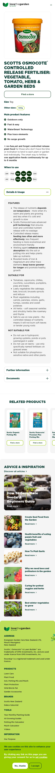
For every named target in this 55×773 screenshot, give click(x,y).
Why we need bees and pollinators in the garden (38, 570)
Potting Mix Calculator (14, 722)
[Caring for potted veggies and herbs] (13, 591)
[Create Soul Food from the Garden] (13, 523)
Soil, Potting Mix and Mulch (16, 681)
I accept (35, 765)
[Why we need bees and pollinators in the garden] (13, 574)
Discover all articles (14, 471)
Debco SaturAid (11, 705)
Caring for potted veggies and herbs (34, 587)
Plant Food (9, 677)
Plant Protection (11, 684)
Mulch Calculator (11, 725)
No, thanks (20, 765)
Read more (13, 506)
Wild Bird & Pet (11, 688)
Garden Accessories (13, 691)
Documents (13, 378)
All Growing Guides (12, 718)
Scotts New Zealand (13, 701)
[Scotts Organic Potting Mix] (15, 420)
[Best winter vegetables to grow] (13, 608)
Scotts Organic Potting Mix (13, 433)
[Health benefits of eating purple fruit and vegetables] (13, 540)
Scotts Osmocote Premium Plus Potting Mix (37, 434)
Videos (7, 729)
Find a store (27, 94)
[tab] (27, 192)
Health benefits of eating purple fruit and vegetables (38, 537)
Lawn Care (9, 673)
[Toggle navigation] (51, 4)
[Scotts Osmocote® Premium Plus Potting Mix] (38, 420)
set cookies (41, 757)
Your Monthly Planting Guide (17, 715)
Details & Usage (15, 192)
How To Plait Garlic (35, 551)
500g (20, 108)
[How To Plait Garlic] (13, 557)
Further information (18, 370)
